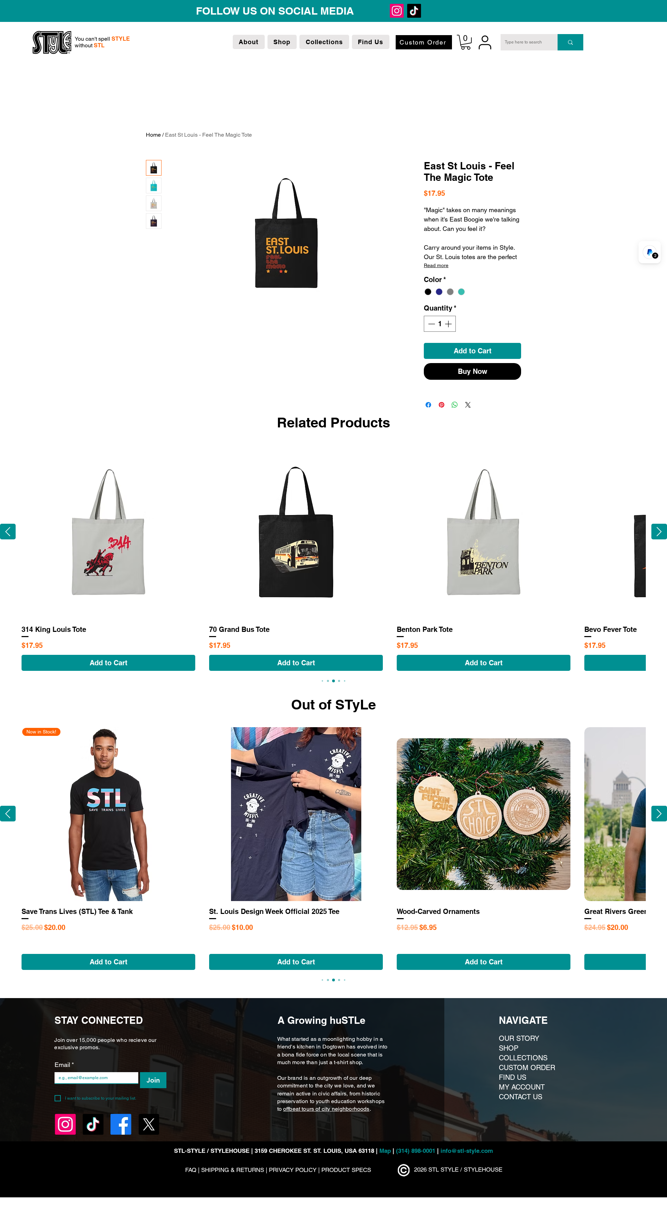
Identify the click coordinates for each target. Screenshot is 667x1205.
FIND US (512, 1077)
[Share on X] (468, 405)
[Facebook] (273, 11)
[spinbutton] (440, 323)
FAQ (190, 1169)
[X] (291, 11)
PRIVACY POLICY (292, 1169)
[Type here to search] (570, 42)
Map (386, 1150)
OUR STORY (519, 1038)
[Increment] (449, 323)
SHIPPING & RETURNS (233, 1169)
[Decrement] (431, 323)
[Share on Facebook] (428, 405)
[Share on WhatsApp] (455, 405)
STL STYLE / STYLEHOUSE (465, 1169)
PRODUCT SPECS (346, 1169)
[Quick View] (108, 532)
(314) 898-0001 (415, 1150)
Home (153, 134)
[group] (333, 558)
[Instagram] (239, 11)
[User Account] (485, 42)
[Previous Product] (8, 531)
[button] (249, 42)
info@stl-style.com (466, 1150)
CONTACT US (520, 1097)
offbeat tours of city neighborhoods (326, 1109)
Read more (436, 265)
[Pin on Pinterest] (441, 405)
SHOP (508, 1048)
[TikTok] (256, 11)
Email (64, 1064)
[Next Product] (659, 531)
